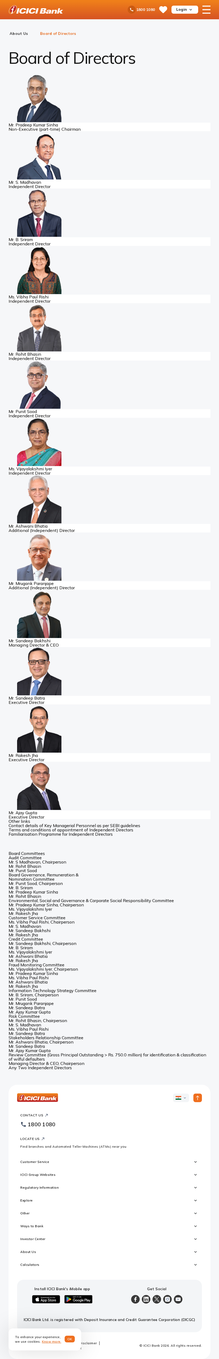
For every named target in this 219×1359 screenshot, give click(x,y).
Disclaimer (88, 1343)
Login (181, 9)
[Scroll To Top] (197, 1098)
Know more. (51, 1341)
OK (69, 1339)
